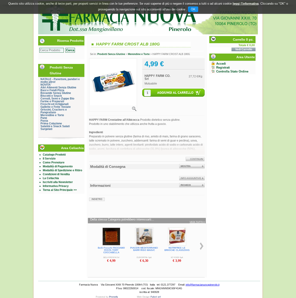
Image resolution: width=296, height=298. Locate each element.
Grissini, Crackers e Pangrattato (53, 111)
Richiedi (186, 185)
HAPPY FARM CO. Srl (157, 77)
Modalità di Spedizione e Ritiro (62, 170)
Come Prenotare (54, 162)
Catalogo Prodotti (54, 154)
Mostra (186, 166)
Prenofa (113, 296)
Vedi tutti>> (197, 222)
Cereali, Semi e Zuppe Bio (57, 98)
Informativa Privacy (56, 186)
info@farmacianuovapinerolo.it (202, 284)
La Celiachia (51, 178)
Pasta (44, 120)
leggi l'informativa (246, 3)
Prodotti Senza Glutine (111, 54)
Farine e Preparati (52, 101)
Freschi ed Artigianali (54, 104)
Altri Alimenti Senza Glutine (58, 87)
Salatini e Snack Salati (55, 126)
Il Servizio (49, 158)
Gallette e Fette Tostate (55, 106)
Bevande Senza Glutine (55, 93)
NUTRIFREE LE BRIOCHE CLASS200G (177, 249)
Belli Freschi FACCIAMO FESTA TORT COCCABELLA (111, 250)
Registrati (223, 67)
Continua (196, 159)
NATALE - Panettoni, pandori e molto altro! (60, 81)
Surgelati (46, 129)
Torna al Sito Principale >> (60, 190)
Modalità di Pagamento (58, 166)
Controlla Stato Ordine (232, 71)
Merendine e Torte (52, 115)
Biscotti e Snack (51, 95)
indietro (97, 199)
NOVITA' (45, 84)
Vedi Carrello (243, 49)
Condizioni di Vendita (56, 174)
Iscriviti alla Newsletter (58, 182)
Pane (43, 118)
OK (193, 9)
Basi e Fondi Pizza (52, 90)
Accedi (221, 63)
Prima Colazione (51, 123)
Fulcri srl (156, 296)
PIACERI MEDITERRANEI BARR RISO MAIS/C (144, 249)
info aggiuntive (191, 178)
